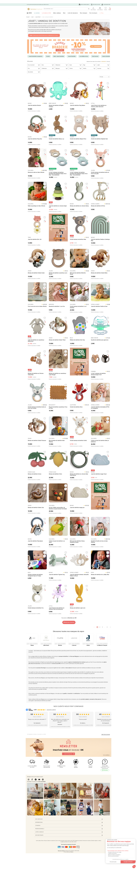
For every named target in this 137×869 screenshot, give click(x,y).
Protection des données (87, 840)
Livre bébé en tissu (83, 56)
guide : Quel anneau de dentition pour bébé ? (41, 700)
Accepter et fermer (128, 861)
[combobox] (104, 77)
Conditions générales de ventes (66, 841)
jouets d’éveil (38, 673)
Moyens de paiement (51, 840)
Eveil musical (95, 56)
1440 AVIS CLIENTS (51, 709)
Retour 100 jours (44, 840)
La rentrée (37, 13)
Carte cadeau (38, 840)
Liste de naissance (73, 13)
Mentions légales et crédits (96, 840)
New (64, 13)
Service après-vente (68, 840)
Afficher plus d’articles (68, 622)
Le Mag (101, 13)
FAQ (73, 840)
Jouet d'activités (72, 56)
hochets (32, 673)
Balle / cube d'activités (59, 56)
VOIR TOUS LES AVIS (105, 734)
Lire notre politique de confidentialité (114, 847)
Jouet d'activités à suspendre (35, 56)
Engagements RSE (106, 4)
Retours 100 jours (96, 4)
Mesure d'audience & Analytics (114, 854)
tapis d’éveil (67, 682)
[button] (134, 866)
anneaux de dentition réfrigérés (37, 662)
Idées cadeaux (57, 13)
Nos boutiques (93, 13)
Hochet (48, 56)
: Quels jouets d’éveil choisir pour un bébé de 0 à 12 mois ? (44, 35)
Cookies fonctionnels (112, 853)
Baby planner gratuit (85, 4)
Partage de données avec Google (114, 852)
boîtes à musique (54, 687)
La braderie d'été (46, 13)
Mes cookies (74, 841)
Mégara (71, 851)
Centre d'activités (106, 56)
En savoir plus (113, 861)
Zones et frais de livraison (60, 840)
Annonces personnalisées (113, 856)
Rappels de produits (78, 840)
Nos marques (83, 13)
